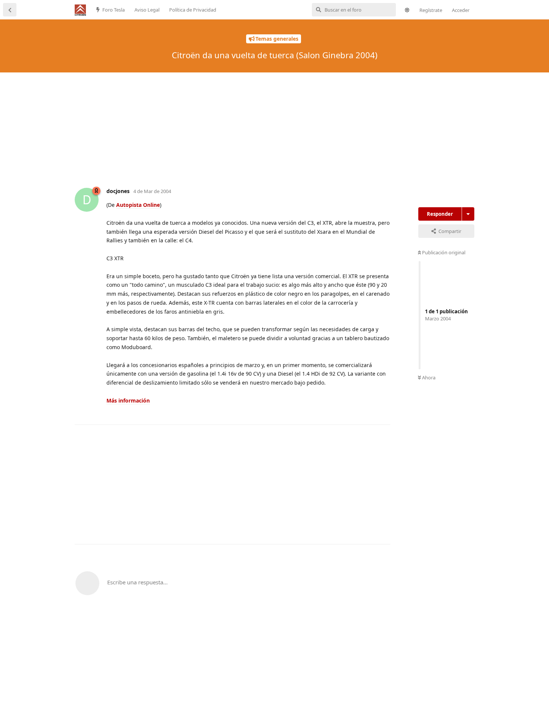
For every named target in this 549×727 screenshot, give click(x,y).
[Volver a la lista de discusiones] (9, 9)
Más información (128, 400)
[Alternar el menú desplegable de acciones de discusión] (468, 214)
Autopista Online (138, 204)
